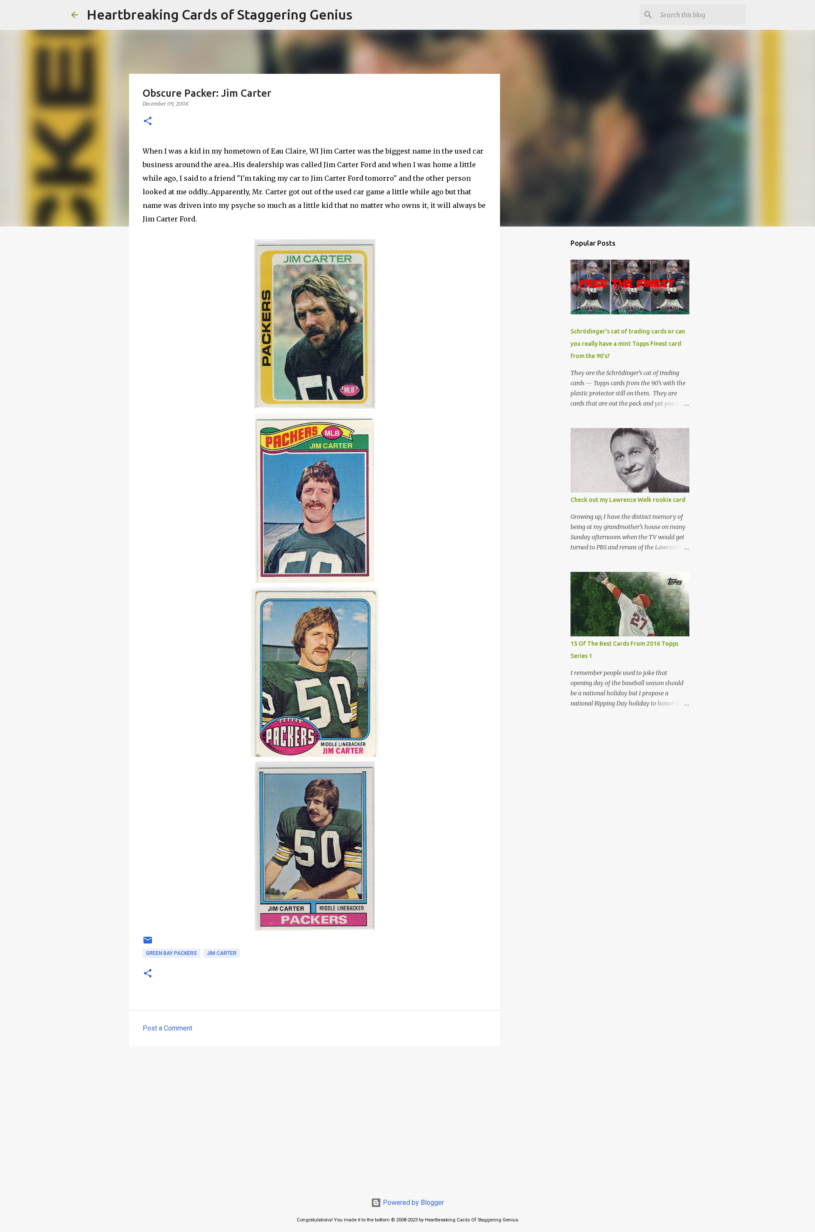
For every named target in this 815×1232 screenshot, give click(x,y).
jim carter (221, 953)
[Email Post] (148, 943)
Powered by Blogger (412, 1202)
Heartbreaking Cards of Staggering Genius (219, 14)
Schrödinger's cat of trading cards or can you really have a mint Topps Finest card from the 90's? (627, 343)
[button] (148, 121)
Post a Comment (167, 1028)
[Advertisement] (314, 1117)
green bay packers (171, 953)
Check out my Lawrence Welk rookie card (628, 499)
